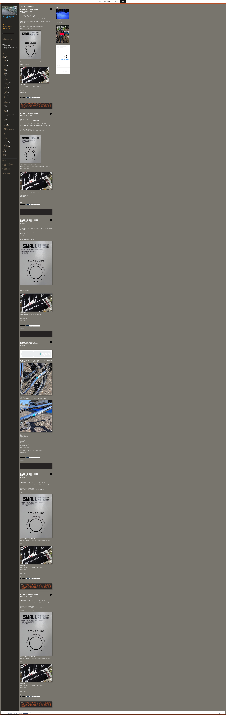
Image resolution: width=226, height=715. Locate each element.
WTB (4, 137)
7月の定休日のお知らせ (6, 163)
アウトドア (44, 103)
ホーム (4, 22)
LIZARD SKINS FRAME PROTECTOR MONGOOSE (29, 343)
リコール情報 (4, 56)
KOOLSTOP (5, 91)
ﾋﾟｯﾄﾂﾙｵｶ (8, 17)
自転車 (3, 139)
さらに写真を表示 (58, 19)
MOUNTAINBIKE (6, 146)
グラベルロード (23, 104)
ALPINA (5, 61)
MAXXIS (5, 97)
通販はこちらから (23, 92)
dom (4, 77)
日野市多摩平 (23, 107)
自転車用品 (26, 105)
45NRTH (5, 59)
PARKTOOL (5, 111)
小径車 (5, 150)
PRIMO (5, 116)
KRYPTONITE (6, 92)
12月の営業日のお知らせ (6, 173)
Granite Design (6, 84)
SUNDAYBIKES (6, 125)
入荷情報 (35, 103)
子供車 (5, 149)
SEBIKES (33, 106)
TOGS (4, 132)
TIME (4, 130)
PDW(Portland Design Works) (8, 114)
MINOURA (5, 100)
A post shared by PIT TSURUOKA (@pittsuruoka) (66, 71)
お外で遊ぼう (40, 103)
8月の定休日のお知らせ (6, 161)
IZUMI (4, 88)
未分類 (3, 156)
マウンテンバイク (37, 104)
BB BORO (5, 64)
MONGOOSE (6, 102)
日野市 (42, 106)
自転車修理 (45, 105)
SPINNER (5, 123)
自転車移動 (30, 105)
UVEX (4, 134)
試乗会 (3, 151)
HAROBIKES (5, 87)
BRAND (3, 57)
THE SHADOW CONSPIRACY (8, 129)
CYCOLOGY (5, 74)
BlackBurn (5, 65)
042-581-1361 (4, 40)
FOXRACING (5, 83)
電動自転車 (49, 105)
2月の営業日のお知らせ (6, 169)
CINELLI (5, 70)
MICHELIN (5, 98)
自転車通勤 (34, 105)
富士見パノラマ (4, 154)
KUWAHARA (5, 93)
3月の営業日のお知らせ (6, 168)
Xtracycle (5, 138)
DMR (4, 75)
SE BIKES (5, 120)
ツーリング (27, 104)
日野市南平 (49, 106)
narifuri (5, 107)
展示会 (3, 155)
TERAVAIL (5, 128)
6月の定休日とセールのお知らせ (7, 164)
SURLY (32, 103)
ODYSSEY (5, 110)
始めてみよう (123, 1)
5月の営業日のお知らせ (6, 165)
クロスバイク (6, 141)
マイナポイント (32, 104)
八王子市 (39, 106)
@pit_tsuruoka (59, 22)
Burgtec (5, 69)
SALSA (5, 119)
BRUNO (5, 68)
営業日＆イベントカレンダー (7, 26)
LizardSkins (28, 103)
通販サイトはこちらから (6, 28)
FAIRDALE (5, 79)
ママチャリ (42, 104)
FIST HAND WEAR (6, 82)
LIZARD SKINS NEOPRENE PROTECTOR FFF (29, 10)
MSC (4, 105)
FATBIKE (5, 145)
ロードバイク (47, 104)
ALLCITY (5, 60)
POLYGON (5, 115)
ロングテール (6, 142)
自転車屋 (41, 105)
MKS (4, 101)
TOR (4, 133)
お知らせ (3, 53)
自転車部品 (38, 105)
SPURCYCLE (5, 124)
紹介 (3, 24)
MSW (4, 106)
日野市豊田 (45, 106)
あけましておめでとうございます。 (8, 170)
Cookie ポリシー (25, 713)
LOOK (4, 96)
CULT (4, 73)
